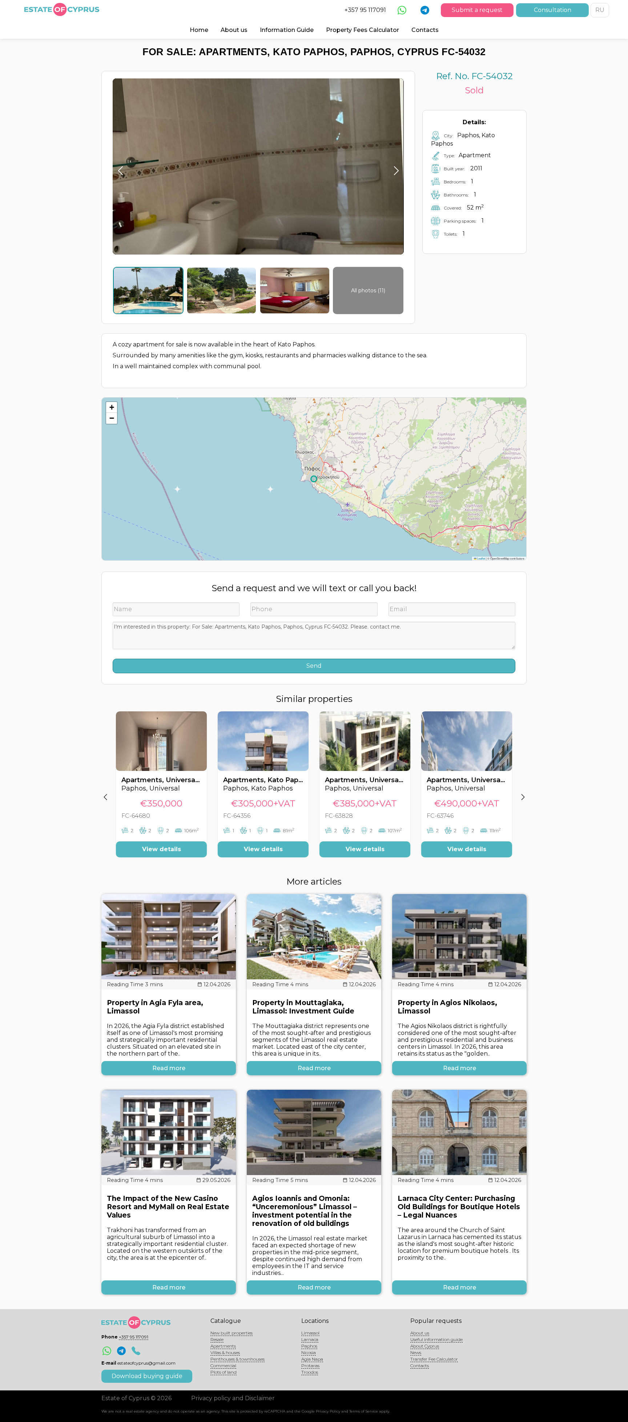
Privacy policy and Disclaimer (233, 1398)
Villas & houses (225, 1352)
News (415, 1352)
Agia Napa (312, 1359)
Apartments (223, 1346)
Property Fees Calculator (362, 30)
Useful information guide (436, 1339)
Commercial (223, 1365)
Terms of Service (363, 1411)
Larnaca (309, 1339)
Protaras (310, 1365)
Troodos (309, 1372)
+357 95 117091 (365, 10)
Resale (217, 1339)
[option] (161, 789)
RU (599, 10)
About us (234, 30)
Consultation (552, 10)
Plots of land (223, 1372)
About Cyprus (424, 1346)
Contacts (425, 30)
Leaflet (480, 558)
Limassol (310, 1333)
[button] (111, 407)
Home (199, 30)
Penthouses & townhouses (237, 1359)
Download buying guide (147, 1376)
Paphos (309, 1346)
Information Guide (287, 30)
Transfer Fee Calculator (434, 1359)
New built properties (231, 1333)
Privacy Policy (328, 1411)
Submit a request (477, 10)
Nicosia (308, 1352)
